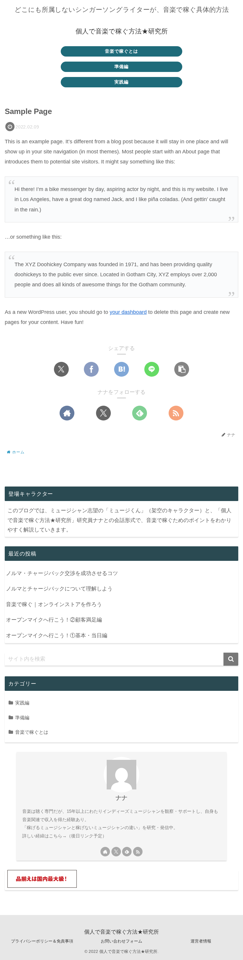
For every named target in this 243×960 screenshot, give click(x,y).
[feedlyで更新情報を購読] (139, 413)
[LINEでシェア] (151, 369)
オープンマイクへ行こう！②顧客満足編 (54, 620)
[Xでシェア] (61, 369)
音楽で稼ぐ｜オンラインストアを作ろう (54, 604)
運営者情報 (201, 941)
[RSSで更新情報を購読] (176, 413)
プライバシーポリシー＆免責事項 (42, 941)
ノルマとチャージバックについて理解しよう (59, 589)
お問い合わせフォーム (121, 941)
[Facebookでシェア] (91, 369)
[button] (181, 369)
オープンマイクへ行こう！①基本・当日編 (56, 635)
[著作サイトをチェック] (67, 413)
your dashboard (128, 312)
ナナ (121, 797)
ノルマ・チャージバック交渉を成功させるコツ (62, 573)
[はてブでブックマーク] (121, 369)
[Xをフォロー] (103, 413)
